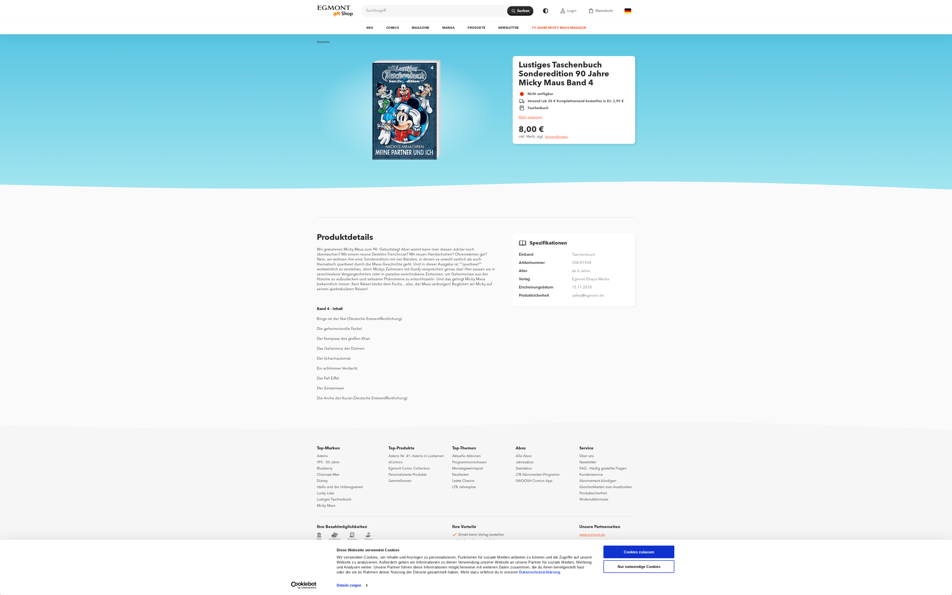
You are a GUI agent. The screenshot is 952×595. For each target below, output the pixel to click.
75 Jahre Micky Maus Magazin (559, 28)
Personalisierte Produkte (407, 474)
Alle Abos (524, 456)
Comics (392, 28)
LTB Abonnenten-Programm (538, 474)
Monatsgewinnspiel (467, 468)
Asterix (322, 456)
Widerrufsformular (593, 499)
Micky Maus (326, 505)
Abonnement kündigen (597, 481)
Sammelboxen (399, 481)
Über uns (586, 456)
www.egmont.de (592, 534)
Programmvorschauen (469, 462)
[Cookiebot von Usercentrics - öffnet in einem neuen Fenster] (304, 585)
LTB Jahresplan (464, 487)
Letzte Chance (463, 481)
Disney (322, 481)
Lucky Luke (325, 493)
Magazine (420, 28)
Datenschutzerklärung (539, 572)
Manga (448, 28)
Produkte (476, 28)
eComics (395, 462)
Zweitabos (524, 468)
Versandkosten (556, 137)
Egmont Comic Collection (409, 468)
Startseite (323, 42)
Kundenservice (591, 474)
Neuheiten (460, 474)
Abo (369, 28)
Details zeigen (349, 585)
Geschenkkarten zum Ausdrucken (605, 487)
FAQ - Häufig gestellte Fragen (602, 468)
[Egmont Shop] (335, 11)
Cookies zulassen (639, 552)
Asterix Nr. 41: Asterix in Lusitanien (416, 456)
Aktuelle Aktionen (466, 456)
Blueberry (324, 468)
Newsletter (508, 28)
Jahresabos (525, 462)
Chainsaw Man (328, 474)
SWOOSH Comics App (534, 481)
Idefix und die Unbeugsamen (340, 487)
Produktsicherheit (593, 493)
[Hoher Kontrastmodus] (545, 10)
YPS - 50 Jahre (328, 462)
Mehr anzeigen (530, 117)
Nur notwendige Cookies (639, 566)
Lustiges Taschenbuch (334, 499)
